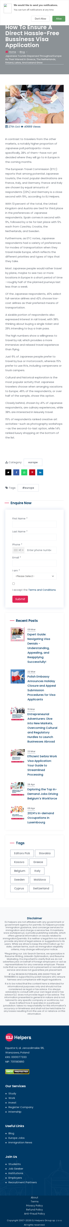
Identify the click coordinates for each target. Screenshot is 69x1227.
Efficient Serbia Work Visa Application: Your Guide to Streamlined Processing (42, 765)
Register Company (20, 1107)
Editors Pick (22, 853)
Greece (38, 862)
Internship (14, 1112)
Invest (12, 1102)
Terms (35, 1201)
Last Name (19, 531)
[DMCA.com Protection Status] (17, 1071)
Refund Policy (34, 1209)
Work (11, 1098)
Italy (37, 871)
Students (14, 1164)
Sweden (19, 879)
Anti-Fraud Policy (34, 1213)
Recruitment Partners (22, 1182)
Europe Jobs (16, 1138)
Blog (22, 52)
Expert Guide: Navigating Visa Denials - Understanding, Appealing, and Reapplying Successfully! (38, 648)
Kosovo (19, 862)
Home (12, 52)
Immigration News (20, 1142)
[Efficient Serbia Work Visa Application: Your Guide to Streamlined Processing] (19, 756)
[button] (8, 472)
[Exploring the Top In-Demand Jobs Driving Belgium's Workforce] (19, 789)
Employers (15, 1178)
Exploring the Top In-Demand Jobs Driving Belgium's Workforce (42, 793)
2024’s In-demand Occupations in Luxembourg (40, 817)
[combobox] (18, 550)
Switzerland (41, 888)
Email (16, 557)
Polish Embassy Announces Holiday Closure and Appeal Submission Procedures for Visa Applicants (41, 688)
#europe (28, 488)
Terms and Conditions (42, 590)
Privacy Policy (34, 1205)
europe (33, 462)
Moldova (40, 879)
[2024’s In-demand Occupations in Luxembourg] (19, 813)
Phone (17, 544)
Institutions (15, 1173)
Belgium (19, 871)
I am (16, 570)
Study (12, 1093)
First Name (19, 518)
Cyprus (19, 888)
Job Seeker (15, 1168)
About (34, 1197)
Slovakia (45, 853)
